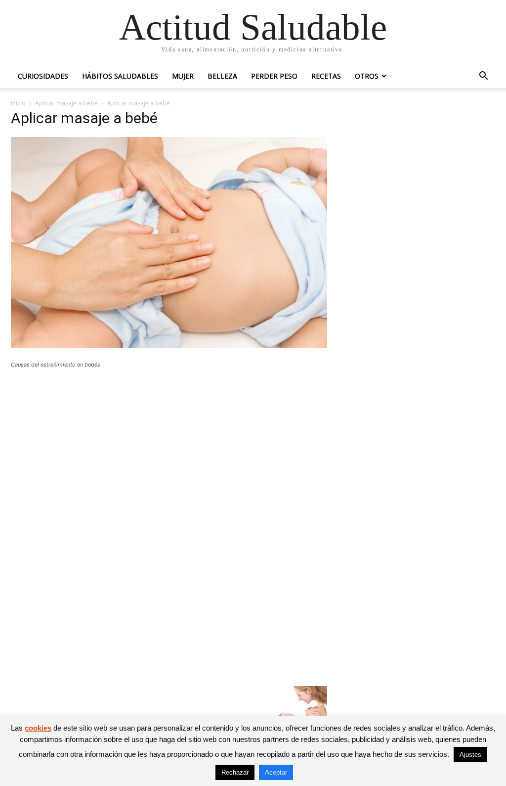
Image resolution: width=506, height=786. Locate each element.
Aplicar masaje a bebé (66, 103)
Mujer (183, 76)
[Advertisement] (169, 448)
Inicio (18, 103)
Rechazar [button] (235, 772)
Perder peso (274, 76)
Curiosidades (43, 76)
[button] (483, 77)
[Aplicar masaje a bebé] (169, 345)
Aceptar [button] (276, 772)
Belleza (222, 76)
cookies (38, 728)
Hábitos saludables (120, 76)
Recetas (326, 76)
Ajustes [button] (470, 754)
